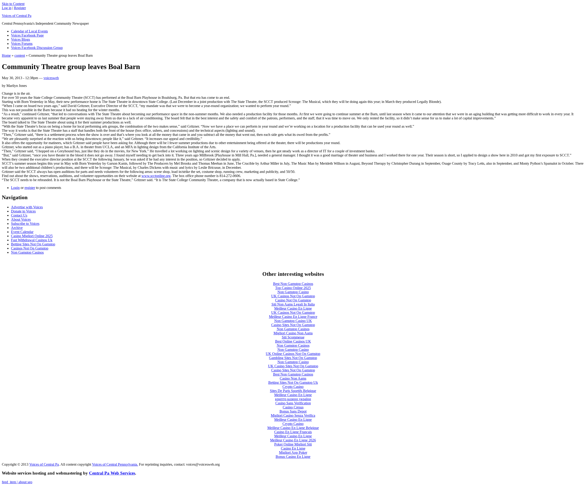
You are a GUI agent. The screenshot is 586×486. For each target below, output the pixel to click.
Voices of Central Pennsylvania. (115, 464)
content (19, 55)
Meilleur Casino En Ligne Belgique (293, 428)
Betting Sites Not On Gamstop (33, 244)
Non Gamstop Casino (293, 292)
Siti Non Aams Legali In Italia (293, 304)
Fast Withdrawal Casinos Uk (31, 240)
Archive (17, 228)
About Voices (21, 219)
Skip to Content (13, 4)
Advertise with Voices (27, 207)
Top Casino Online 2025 (293, 288)
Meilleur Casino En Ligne (293, 308)
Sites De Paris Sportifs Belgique (293, 391)
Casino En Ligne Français (293, 432)
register (29, 188)
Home (6, 55)
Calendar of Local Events (29, 31)
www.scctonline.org (156, 176)
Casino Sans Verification (293, 403)
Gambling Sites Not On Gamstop (293, 358)
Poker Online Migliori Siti (293, 444)
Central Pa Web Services (112, 473)
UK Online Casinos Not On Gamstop (293, 354)
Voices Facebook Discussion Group (37, 48)
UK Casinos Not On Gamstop (293, 296)
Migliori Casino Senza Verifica (293, 415)
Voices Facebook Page (27, 35)
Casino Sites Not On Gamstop (293, 325)
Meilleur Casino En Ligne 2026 (293, 440)
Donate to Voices (23, 211)
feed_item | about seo (17, 482)
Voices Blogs (20, 39)
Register (20, 8)
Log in (6, 8)
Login (15, 188)
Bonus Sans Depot (293, 411)
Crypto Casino (293, 387)
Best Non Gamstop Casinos (293, 284)
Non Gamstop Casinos (27, 252)
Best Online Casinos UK (293, 341)
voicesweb (51, 78)
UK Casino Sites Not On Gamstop (293, 366)
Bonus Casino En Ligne (293, 457)
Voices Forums (22, 44)
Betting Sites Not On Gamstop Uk (293, 382)
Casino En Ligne (293, 448)
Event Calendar (22, 232)
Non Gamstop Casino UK (293, 321)
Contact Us (19, 215)
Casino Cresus (293, 407)
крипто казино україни (293, 399)
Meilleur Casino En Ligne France (293, 317)
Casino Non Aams (293, 378)
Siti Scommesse (293, 337)
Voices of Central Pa (16, 16)
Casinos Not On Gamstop (29, 248)
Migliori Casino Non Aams (293, 333)
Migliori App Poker (293, 452)
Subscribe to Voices (25, 224)
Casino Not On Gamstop (293, 300)
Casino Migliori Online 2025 (32, 236)
